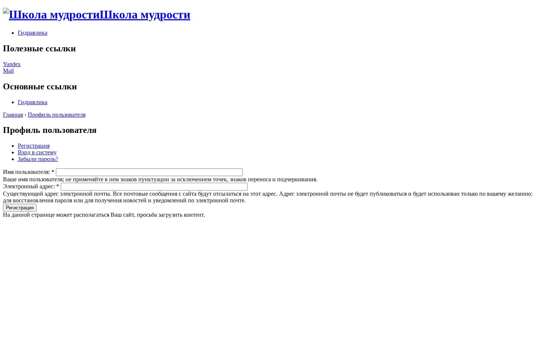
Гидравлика (32, 33)
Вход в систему (37, 152)
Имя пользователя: (28, 172)
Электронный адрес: (31, 186)
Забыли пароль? (38, 159)
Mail (8, 71)
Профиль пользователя (56, 115)
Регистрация (34, 146)
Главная (13, 115)
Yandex (12, 64)
